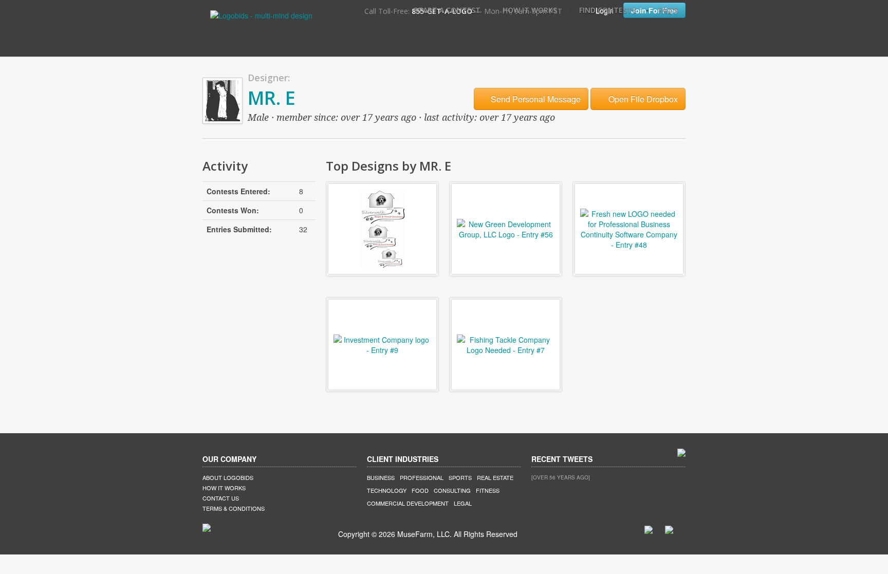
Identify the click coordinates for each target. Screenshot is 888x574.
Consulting (452, 490)
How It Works (530, 10)
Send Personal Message (535, 99)
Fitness (487, 490)
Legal (463, 503)
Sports (460, 477)
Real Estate (495, 477)
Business (381, 477)
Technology (386, 490)
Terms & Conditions (233, 508)
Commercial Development (408, 503)
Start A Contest (447, 10)
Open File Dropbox (642, 99)
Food (420, 490)
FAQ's (668, 10)
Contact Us (220, 498)
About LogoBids (227, 477)
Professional (421, 477)
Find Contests (607, 10)
